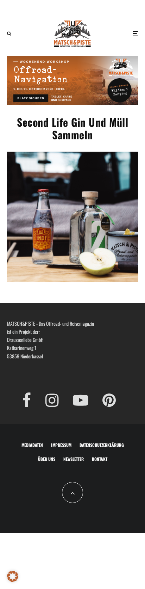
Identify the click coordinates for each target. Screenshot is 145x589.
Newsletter (73, 459)
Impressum (61, 445)
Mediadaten (32, 445)
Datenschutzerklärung (102, 445)
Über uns (46, 459)
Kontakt (99, 459)
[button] (12, 576)
